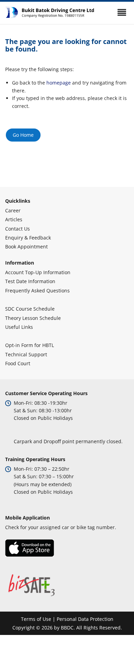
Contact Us (17, 228)
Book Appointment (26, 246)
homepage (58, 82)
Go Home (23, 135)
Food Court (17, 363)
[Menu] (121, 12)
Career (13, 210)
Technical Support (26, 354)
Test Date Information (30, 281)
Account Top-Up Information (37, 272)
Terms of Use (36, 619)
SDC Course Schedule (30, 308)
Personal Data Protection (85, 619)
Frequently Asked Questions (37, 290)
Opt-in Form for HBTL (29, 345)
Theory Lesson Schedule (33, 318)
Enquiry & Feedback (28, 237)
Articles (13, 219)
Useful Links (19, 327)
